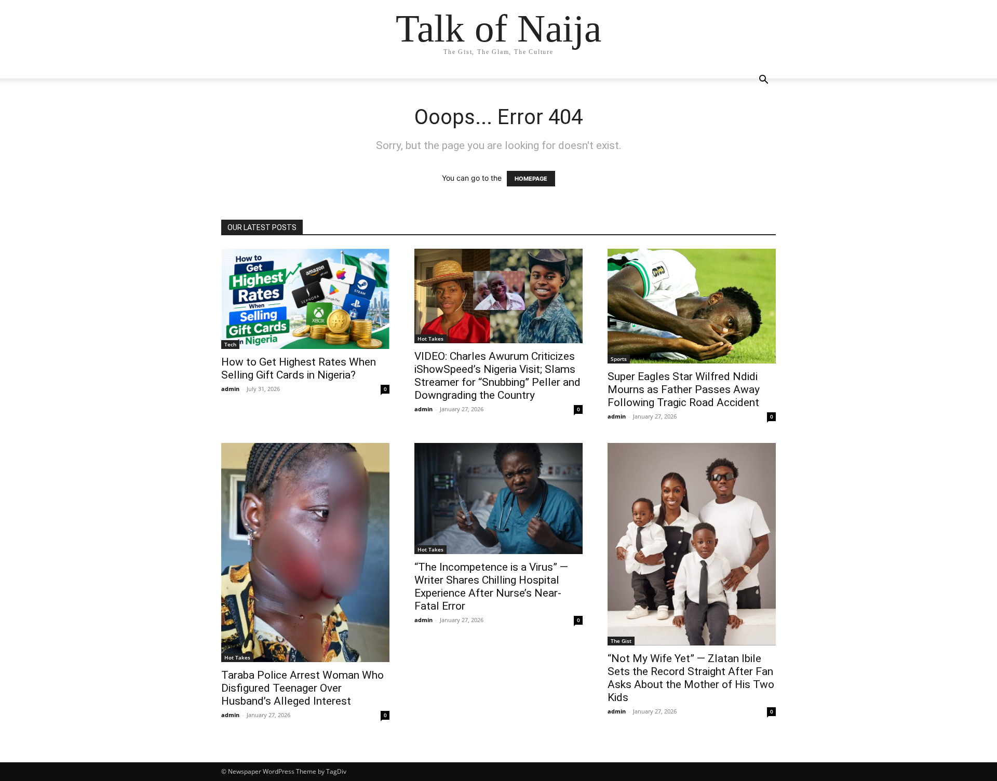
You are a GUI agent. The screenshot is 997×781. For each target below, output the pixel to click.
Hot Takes (430, 338)
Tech (230, 344)
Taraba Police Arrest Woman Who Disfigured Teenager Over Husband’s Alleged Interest (302, 688)
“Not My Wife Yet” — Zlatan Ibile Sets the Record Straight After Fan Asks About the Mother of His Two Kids (691, 678)
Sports (619, 358)
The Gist (621, 640)
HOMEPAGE (531, 178)
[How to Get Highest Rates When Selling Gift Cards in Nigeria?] (305, 299)
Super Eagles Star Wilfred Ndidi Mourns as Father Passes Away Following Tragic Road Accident (684, 389)
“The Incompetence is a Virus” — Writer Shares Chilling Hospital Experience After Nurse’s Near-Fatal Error (491, 586)
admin (230, 389)
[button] (763, 81)
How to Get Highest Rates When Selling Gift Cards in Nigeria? (298, 368)
